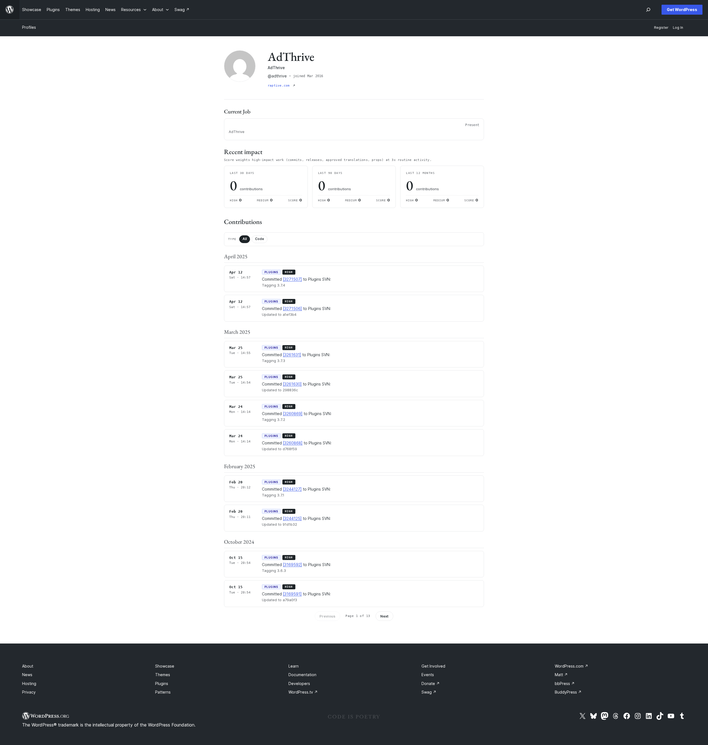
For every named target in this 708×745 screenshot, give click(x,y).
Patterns (163, 692)
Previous (327, 616)
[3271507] (292, 279)
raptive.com (280, 85)
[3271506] (292, 308)
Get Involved (433, 666)
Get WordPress (682, 9)
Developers (299, 683)
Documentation (302, 674)
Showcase (164, 666)
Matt (561, 674)
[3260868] (293, 443)
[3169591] (292, 594)
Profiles (29, 27)
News (27, 674)
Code (259, 239)
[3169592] (292, 564)
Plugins (161, 683)
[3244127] (292, 489)
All (245, 239)
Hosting (29, 683)
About (27, 666)
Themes (162, 674)
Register (661, 27)
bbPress (565, 683)
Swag (428, 692)
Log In (678, 27)
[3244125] (292, 518)
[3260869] (293, 413)
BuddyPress (568, 692)
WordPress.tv (303, 692)
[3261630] (292, 384)
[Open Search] (648, 9)
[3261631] (292, 354)
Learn (293, 666)
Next (384, 616)
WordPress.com (571, 666)
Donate (430, 683)
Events (427, 674)
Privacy (29, 692)
